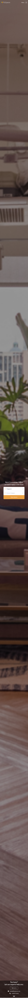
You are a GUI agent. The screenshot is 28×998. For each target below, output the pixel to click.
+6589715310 (15, 993)
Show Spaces (14, 497)
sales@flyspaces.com (15, 991)
